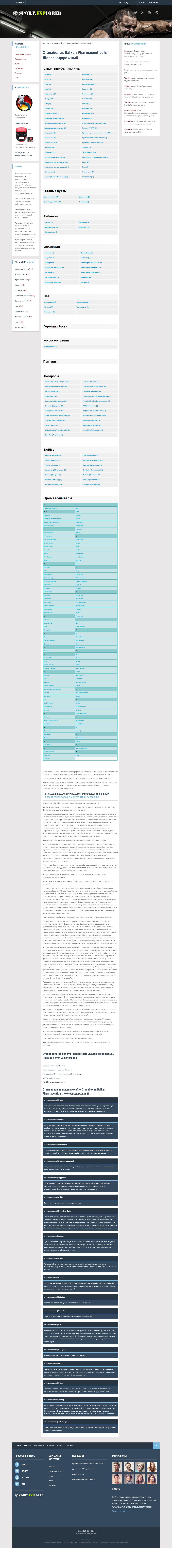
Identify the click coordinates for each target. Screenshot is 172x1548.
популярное (39, 1445)
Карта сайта (86, 1539)
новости (27, 1445)
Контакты (153, 3)
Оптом (142, 3)
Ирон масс (19, 290)
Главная (18, 3)
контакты (69, 1445)
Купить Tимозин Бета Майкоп (54, 1066)
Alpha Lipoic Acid (21, 280)
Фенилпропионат (21, 317)
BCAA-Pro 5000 (20, 274)
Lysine (17, 322)
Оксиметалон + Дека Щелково (84, 1479)
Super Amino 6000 (21, 301)
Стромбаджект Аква (23, 296)
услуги (59, 1445)
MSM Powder (20, 311)
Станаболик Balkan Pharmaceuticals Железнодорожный (71, 43)
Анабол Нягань (78, 1474)
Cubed (17, 306)
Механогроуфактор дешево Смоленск (57, 1070)
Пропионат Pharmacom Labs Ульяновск (87, 1464)
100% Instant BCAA (22, 269)
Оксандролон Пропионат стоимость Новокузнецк (62, 1074)
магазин (50, 1445)
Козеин (17, 285)
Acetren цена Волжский (51, 1078)
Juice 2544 (19, 327)
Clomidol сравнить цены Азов (54, 1082)
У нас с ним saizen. (22, 123)
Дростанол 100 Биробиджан (83, 1469)
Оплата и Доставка (127, 3)
